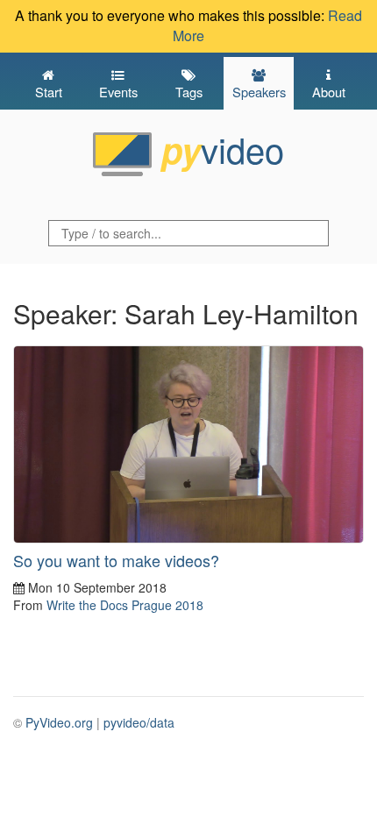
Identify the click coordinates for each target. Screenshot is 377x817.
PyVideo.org (59, 722)
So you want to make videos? (116, 560)
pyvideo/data (138, 722)
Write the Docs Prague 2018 (124, 605)
